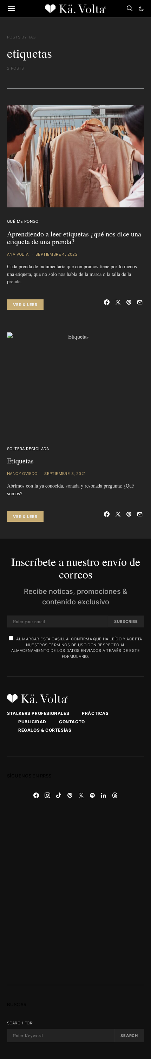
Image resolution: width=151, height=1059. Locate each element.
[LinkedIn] (104, 795)
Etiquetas (20, 460)
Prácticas (95, 713)
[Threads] (115, 795)
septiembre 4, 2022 (56, 254)
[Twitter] (81, 795)
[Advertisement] (75, 893)
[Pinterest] (70, 795)
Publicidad (32, 721)
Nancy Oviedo (22, 473)
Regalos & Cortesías (44, 730)
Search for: (20, 1023)
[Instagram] (47, 795)
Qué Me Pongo (23, 221)
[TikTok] (59, 795)
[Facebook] (36, 795)
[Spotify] (92, 795)
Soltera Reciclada (28, 448)
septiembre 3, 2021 (65, 473)
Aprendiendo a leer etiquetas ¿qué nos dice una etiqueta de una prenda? (74, 238)
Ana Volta (18, 254)
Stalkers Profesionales (38, 713)
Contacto (72, 721)
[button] (141, 9)
